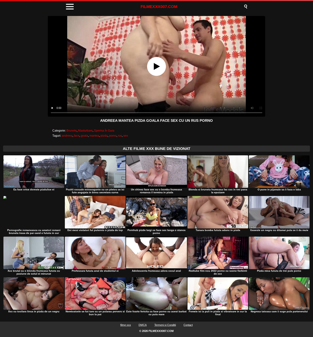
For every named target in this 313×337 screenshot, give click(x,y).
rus (120, 135)
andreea (67, 135)
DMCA (143, 324)
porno (112, 135)
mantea (94, 135)
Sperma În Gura (104, 130)
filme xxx (125, 324)
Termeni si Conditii (165, 324)
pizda (104, 135)
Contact (188, 324)
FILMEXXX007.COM (159, 6)
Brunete (71, 130)
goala (84, 135)
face (76, 135)
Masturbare (85, 130)
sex (125, 135)
